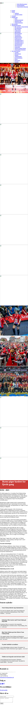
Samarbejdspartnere (16, 25)
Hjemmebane (18, 53)
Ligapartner (17, 47)
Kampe (13, 10)
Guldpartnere (18, 30)
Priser (16, 18)
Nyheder (14, 16)
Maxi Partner (18, 29)
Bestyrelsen (17, 60)
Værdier (17, 52)
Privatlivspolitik (3, 690)
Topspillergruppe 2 (19, 41)
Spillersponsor (18, 39)
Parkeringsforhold (19, 20)
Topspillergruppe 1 (19, 40)
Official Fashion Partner (20, 48)
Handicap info (18, 21)
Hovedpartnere (18, 28)
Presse (16, 59)
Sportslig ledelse (18, 14)
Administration (18, 56)
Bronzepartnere (18, 33)
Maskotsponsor (18, 45)
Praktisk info (15, 17)
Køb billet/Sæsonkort (22, 4)
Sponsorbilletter (20, 5)
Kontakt (16, 62)
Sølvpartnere (18, 32)
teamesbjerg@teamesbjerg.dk (7, 677)
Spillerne (17, 13)
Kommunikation (18, 57)
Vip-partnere (18, 35)
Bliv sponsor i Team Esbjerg (21, 26)
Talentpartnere (18, 36)
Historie (16, 55)
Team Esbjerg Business (22, 6)
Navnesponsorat (18, 44)
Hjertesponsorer (18, 37)
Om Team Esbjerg (16, 51)
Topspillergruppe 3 (19, 43)
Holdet (13, 12)
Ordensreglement (19, 22)
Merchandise (15, 24)
